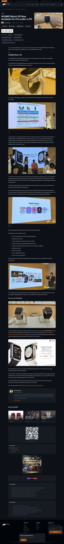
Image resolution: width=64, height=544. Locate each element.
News (33, 4)
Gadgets (25, 527)
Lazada (10, 334)
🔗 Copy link (28, 26)
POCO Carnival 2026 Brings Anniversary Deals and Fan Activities (25, 512)
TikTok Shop (22, 334)
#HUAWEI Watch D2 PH (18, 40)
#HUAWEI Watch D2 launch (7, 40)
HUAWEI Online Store (47, 332)
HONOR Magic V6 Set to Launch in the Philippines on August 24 (37, 1)
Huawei (10, 47)
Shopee (14, 334)
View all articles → (17, 400)
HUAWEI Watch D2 (24, 47)
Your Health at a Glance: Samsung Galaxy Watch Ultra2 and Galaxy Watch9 (25, 489)
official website (27, 385)
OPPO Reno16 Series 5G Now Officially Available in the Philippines (24, 492)
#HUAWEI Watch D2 (17, 37)
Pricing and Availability (15, 449)
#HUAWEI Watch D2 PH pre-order (8, 42)
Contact (37, 527)
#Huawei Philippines (18, 34)
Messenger (20, 26)
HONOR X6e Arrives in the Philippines (20, 514)
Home (28, 4)
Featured (42, 4)
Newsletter (60, 1)
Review (37, 4)
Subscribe (23, 539)
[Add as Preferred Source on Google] (7, 31)
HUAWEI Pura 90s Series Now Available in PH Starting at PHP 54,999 (24, 496)
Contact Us (52, 4)
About (47, 4)
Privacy (37, 528)
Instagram (40, 385)
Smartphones (26, 528)
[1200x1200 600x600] (32, 473)
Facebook (4, 26)
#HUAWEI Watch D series (7, 37)
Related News (13, 451)
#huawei (10, 34)
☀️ (61, 4)
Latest (56, 1)
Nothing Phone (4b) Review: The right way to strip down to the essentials (27, 510)
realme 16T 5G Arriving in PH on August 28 (21, 505)
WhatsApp (12, 26)
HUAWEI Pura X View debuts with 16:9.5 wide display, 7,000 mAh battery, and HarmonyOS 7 (28, 487)
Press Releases (27, 530)
